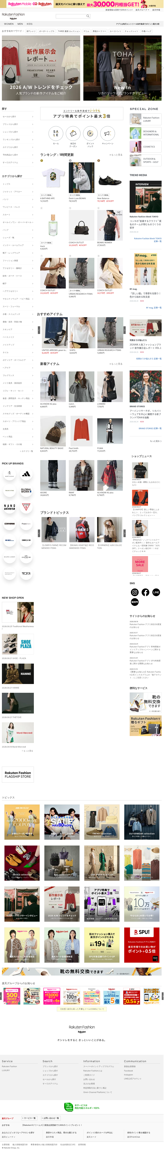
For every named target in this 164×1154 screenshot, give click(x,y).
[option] (41, 68)
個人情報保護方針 (20, 1144)
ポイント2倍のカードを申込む (100, 1132)
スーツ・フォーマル (11, 306)
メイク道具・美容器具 (12, 383)
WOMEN (9, 23)
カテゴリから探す (10, 147)
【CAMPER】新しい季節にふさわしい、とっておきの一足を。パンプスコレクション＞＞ (145, 512)
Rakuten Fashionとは (92, 1070)
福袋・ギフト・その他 (12, 444)
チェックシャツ (131, 31)
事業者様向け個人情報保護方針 (44, 1144)
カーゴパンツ (115, 31)
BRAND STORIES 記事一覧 (150, 428)
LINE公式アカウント (133, 1078)
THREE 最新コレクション (69, 31)
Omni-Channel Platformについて (97, 1092)
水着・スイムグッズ (11, 314)
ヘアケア (6, 367)
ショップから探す (10, 132)
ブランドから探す (10, 124)
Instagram (128, 1074)
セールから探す (9, 116)
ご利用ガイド (89, 1075)
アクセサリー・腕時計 (12, 268)
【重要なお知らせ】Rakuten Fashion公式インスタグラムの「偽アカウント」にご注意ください (145, 675)
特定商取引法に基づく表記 (94, 1088)
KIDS (30, 23)
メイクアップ (8, 345)
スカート (6, 214)
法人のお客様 (89, 1083)
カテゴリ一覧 (27, 451)
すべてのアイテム (10, 162)
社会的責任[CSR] (67, 1144)
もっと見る (28, 751)
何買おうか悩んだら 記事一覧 (149, 358)
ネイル (5, 352)
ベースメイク (8, 337)
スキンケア (7, 329)
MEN (20, 23)
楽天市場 (156, 10)
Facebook (128, 1070)
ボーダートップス (46, 31)
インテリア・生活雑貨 (12, 406)
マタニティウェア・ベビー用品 (16, 299)
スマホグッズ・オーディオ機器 (16, 413)
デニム (86, 31)
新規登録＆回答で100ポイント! (119, 10)
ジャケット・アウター (12, 191)
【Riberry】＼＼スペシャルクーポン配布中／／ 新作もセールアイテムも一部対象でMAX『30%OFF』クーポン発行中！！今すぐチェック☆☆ (146, 545)
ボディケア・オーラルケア (14, 360)
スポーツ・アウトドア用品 (14, 421)
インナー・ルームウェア (13, 245)
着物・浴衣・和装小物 (12, 322)
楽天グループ (141, 10)
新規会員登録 (130, 1066)
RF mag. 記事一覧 (154, 307)
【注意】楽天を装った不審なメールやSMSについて (82, 1009)
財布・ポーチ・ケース (12, 276)
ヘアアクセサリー (10, 291)
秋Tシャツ (31, 31)
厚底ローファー (99, 31)
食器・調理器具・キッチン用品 (16, 398)
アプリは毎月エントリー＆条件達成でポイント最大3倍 (137, 24)
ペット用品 (7, 436)
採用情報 (82, 1144)
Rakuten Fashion (26, 16)
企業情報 (6, 1144)
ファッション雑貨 (10, 260)
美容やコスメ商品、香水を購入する (61, 1132)
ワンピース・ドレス (11, 207)
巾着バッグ (146, 31)
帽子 (5, 283)
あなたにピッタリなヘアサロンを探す (18, 1132)
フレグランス (8, 375)
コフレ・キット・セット (13, 390)
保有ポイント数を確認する (138, 1132)
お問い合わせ (89, 1079)
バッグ (5, 230)
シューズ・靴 (8, 237)
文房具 (5, 429)
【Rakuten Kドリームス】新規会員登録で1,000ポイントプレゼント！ (52, 1125)
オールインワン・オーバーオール (17, 222)
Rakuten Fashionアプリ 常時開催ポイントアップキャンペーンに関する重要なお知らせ (145, 649)
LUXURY (6, 1070)
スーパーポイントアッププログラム (98, 1066)
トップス (6, 184)
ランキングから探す (11, 139)
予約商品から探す (10, 155)
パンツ (5, 199)
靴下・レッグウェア (11, 253)
